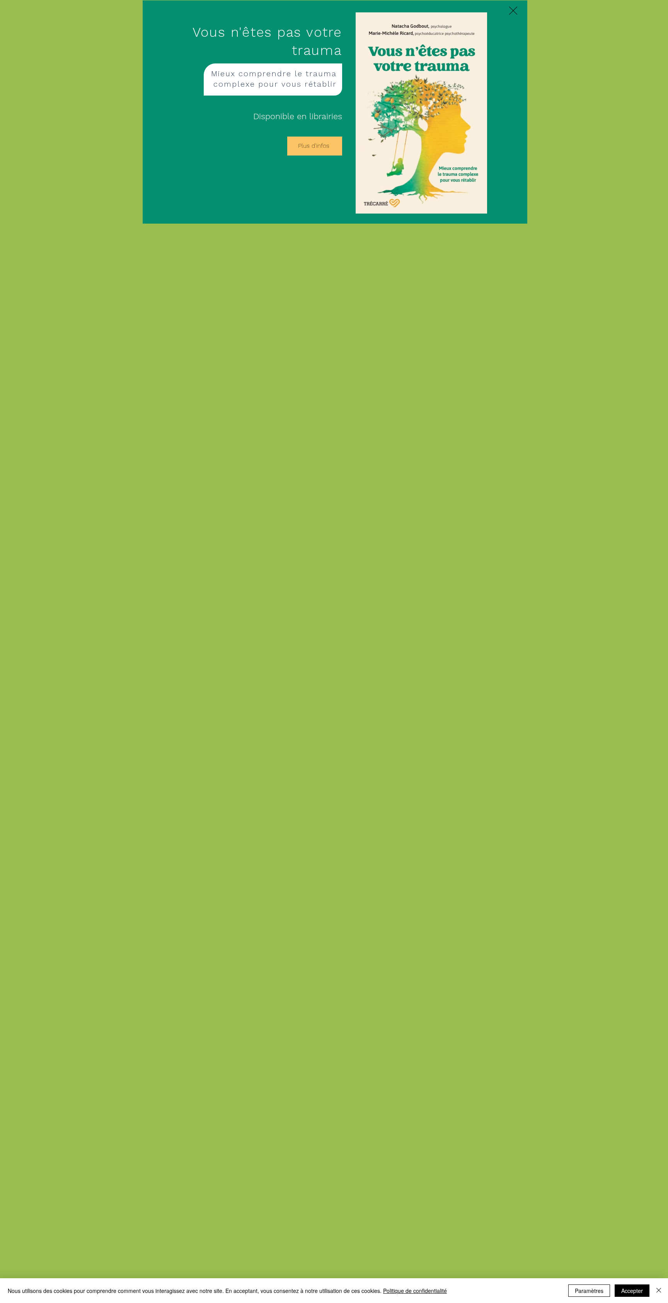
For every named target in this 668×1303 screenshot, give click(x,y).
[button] (513, 10)
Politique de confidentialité (415, 1290)
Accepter (632, 1290)
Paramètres (589, 1290)
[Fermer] (658, 1290)
